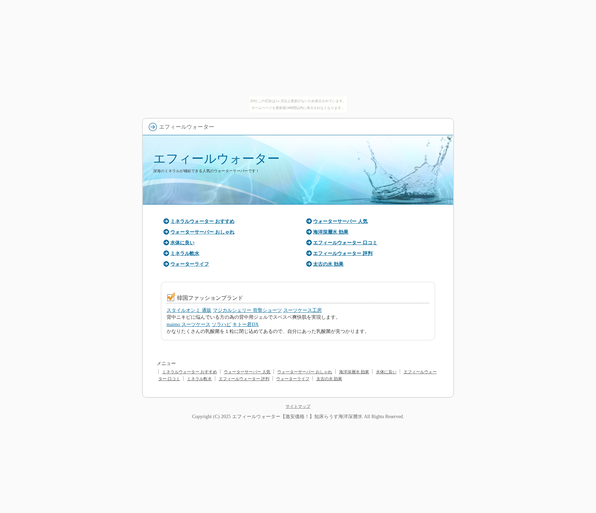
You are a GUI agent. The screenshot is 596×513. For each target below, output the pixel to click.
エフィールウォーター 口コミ (345, 242)
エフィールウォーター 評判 (342, 253)
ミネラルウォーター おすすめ (202, 221)
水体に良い (182, 242)
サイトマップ (298, 406)
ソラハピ (221, 324)
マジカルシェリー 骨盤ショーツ (247, 310)
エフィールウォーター (216, 158)
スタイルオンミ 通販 (189, 310)
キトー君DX (245, 324)
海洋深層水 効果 (330, 232)
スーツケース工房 (302, 310)
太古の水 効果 (328, 264)
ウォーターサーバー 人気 (340, 221)
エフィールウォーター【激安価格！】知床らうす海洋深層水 (297, 416)
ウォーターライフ (189, 264)
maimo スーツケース (188, 324)
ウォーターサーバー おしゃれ (202, 232)
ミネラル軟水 (184, 253)
